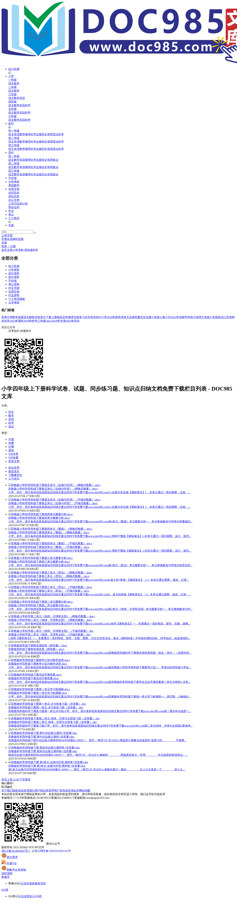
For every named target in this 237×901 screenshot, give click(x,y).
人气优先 (13, 478)
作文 (11, 210)
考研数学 (13, 185)
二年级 (12, 87)
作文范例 (13, 288)
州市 (7, 320)
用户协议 (40, 790)
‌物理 (28, 159)
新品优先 (13, 471)
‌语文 (11, 159)
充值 (4, 242)
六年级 (12, 116)
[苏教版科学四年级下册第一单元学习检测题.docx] (39, 689)
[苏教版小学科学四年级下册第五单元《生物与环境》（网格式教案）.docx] (54, 485)
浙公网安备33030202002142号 (53, 850)
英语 (22, 98)
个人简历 (13, 218)
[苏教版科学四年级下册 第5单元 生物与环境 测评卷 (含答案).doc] (48, 762)
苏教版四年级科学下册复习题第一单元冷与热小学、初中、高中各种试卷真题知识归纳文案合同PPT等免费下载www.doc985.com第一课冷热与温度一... (99, 711)
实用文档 (13, 189)
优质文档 (13, 461)
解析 (32, 317)
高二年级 (13, 163)
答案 (137, 317)
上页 (9, 779)
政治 (220, 317)
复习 (82, 317)
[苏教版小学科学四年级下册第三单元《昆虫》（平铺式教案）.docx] (50, 587)
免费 (11, 443)
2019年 (56, 320)
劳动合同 (13, 207)
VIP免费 (13, 457)
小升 (168, 317)
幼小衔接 (13, 69)
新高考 (119, 317)
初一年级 (13, 130)
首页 (4, 249)
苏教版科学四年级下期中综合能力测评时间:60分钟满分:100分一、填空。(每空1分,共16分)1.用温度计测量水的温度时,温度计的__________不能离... (97, 740)
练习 (193, 317)
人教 (162, 317)
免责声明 (51, 790)
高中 (11, 152)
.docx (49, 320)
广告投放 (62, 790)
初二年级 (13, 137)
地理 (50, 134)
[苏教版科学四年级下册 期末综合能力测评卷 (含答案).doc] (44, 747)
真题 (21, 317)
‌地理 (50, 174)
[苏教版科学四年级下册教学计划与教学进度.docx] (39, 660)
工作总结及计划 (18, 203)
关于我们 (6, 790)
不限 (11, 439)
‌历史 (44, 159)
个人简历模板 (16, 298)
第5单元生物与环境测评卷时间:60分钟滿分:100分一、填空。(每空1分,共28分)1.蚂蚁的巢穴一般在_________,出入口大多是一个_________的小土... (96, 769)
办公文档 (13, 199)
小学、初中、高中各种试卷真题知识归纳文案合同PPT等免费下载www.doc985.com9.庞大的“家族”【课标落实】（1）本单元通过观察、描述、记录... (98, 579)
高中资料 (13, 277)
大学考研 (13, 181)
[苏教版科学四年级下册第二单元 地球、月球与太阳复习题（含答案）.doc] (54, 718)
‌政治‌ (55, 159)
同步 (77, 320)
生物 (39, 134)
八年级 (214, 317)
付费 (11, 446)
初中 (11, 123)
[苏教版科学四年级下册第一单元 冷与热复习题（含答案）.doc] (47, 703)
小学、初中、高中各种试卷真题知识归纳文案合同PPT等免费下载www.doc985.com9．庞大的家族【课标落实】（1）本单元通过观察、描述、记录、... (99, 594)
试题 (182, 317)
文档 (9, 249)
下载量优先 (15, 475)
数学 (16, 83)
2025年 (70, 320)
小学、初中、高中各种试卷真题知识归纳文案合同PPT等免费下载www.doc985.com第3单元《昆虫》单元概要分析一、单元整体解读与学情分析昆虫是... (100, 565)
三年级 (12, 94)
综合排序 (13, 467)
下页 (22, 779)
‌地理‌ (50, 159)
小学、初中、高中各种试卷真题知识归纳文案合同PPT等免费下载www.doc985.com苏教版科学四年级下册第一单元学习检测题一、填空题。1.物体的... (99, 696)
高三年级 (13, 170)
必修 (132, 317)
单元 (126, 317)
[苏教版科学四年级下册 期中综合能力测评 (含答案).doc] (42, 733)
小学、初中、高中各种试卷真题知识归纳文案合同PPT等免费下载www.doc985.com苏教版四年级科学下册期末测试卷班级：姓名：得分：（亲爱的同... (99, 652)
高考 (4, 317)
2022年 (175, 317)
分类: (4, 405)
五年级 (12, 108)
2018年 (28, 320)
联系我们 (29, 790)
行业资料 (13, 295)
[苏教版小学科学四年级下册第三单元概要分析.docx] (40, 558)
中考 (9, 317)
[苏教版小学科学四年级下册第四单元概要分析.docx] (40, 514)
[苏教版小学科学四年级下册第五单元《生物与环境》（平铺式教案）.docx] (54, 499)
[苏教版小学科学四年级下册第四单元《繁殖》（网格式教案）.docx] (50, 528)
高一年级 (13, 156)
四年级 (12, 101)
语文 (11, 83)
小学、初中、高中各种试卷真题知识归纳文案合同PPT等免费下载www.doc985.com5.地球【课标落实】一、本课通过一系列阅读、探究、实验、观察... (99, 623)
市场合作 (73, 790)
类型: (4, 432)
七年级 (155, 317)
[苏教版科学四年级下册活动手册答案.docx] (35, 674)
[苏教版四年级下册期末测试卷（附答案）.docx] (37, 645)
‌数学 (16, 159)
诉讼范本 (13, 196)
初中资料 (13, 273)
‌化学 (33, 159)
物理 (28, 134)
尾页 (28, 779)
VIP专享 (13, 453)
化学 (33, 134)
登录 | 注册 (8, 246)
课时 (21, 320)
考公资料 (13, 284)
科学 (28, 105)
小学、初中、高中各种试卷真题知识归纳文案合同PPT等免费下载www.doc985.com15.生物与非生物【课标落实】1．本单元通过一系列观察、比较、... (99, 492)
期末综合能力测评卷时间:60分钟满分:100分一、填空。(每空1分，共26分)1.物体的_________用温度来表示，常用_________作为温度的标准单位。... (98, 754)
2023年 (14, 320)
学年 (187, 317)
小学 (11, 76)
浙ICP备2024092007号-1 (15, 850)
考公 (11, 214)
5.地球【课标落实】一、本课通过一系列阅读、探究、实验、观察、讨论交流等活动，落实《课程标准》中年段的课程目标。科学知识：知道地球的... (99, 638)
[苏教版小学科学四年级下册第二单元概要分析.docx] (40, 601)
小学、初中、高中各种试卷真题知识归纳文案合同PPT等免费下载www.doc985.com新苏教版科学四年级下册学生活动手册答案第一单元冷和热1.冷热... (99, 681)
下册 (48, 317)
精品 (59, 317)
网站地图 (84, 790)
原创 (11, 450)
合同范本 (13, 192)
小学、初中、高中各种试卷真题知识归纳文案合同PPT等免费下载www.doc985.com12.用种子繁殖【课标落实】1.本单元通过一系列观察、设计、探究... (99, 536)
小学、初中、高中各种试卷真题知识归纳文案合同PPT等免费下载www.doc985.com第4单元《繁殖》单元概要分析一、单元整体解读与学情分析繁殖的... (100, 521)
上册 (54, 317)
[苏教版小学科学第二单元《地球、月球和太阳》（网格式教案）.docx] (51, 616)
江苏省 (227, 317)
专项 (63, 320)
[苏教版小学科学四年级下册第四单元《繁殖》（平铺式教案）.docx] (50, 543)
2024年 (111, 317)
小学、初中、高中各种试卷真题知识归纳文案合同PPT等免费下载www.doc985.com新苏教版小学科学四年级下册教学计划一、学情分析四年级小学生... (99, 667)
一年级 (12, 79)
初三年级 (13, 145)
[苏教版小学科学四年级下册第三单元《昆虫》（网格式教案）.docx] (50, 572)
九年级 (205, 317)
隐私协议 (18, 790)
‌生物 (39, 159)
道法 (55, 134)
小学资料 (18, 249)
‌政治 (55, 174)
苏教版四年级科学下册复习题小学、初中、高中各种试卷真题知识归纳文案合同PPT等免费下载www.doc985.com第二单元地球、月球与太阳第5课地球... (100, 725)
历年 (65, 317)
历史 (44, 134)
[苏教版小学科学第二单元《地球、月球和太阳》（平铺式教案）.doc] (51, 630)
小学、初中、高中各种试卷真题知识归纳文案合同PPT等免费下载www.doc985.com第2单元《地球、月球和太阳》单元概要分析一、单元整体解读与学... (100, 609)
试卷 (37, 317)
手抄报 (12, 178)
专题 (11, 225)
